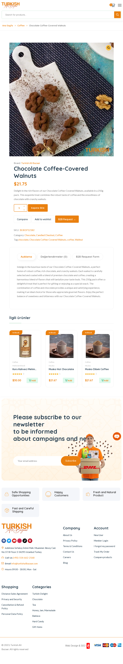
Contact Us (68, 551)
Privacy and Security (12, 599)
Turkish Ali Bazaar (30, 163)
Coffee (21, 25)
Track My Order (102, 551)
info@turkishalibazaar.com (24, 563)
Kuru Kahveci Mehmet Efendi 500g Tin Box (25, 369)
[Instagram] (19, 540)
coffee (70, 239)
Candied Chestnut (45, 235)
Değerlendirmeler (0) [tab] (54, 256)
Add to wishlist (43, 219)
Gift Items (37, 627)
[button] (32, 380)
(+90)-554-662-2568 (23, 557)
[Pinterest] (30, 540)
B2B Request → (67, 219)
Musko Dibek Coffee (97, 369)
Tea (34, 604)
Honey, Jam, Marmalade (44, 610)
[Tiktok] (24, 540)
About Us (67, 535)
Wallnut (79, 239)
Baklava (36, 615)
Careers (67, 557)
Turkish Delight (40, 593)
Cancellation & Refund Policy (13, 606)
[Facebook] (4, 540)
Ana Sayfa (7, 25)
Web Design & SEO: (75, 645)
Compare (22, 219)
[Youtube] (14, 540)
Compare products (103, 557)
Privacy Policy (70, 540)
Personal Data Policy (12, 614)
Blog (65, 562)
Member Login (101, 540)
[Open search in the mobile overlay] (61, 15)
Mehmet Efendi (18, 366)
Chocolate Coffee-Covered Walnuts (47, 239)
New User (98, 535)
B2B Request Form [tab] (87, 256)
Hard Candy (38, 621)
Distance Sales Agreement (15, 593)
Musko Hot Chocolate (61, 369)
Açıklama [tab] (26, 256)
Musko (51, 366)
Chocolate (30, 235)
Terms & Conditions (72, 546)
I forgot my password (104, 546)
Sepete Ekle (38, 208)
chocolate (23, 239)
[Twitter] (9, 540)
